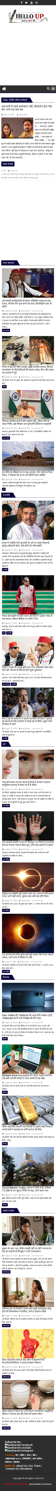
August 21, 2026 (10, 1195)
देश (5, 170)
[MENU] (53, 89)
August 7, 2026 (10, 961)
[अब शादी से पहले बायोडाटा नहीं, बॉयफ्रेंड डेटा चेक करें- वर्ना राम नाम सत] (17, 119)
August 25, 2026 (10, 1082)
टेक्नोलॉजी (26, 1458)
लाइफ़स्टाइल (10, 1458)
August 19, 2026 (10, 789)
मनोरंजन (8, 1461)
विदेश (4, 387)
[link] (40, 1483)
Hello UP (13, 170)
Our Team (34, 1465)
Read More (8, 164)
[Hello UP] (4, 88)
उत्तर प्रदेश (6, 330)
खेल (34, 1455)
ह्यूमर (36, 177)
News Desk (25, 311)
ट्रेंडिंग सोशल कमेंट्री (17, 174)
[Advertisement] (28, 56)
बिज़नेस (17, 1461)
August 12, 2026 (10, 900)
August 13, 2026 (10, 849)
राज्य (28, 1455)
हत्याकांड (31, 177)
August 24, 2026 (10, 674)
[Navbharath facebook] (19, 1444)
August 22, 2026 (10, 728)
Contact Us (12, 1468)
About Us (21, 1465)
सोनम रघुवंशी (23, 177)
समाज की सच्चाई (13, 177)
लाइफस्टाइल (6, 1272)
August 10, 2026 (10, 1367)
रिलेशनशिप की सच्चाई (31, 174)
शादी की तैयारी (44, 174)
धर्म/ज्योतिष (6, 805)
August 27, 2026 (10, 623)
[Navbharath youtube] (18, 1447)
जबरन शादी (5, 174)
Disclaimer (26, 1468)
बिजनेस (5, 1039)
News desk (23, 114)
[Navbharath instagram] (19, 1450)
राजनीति (5, 569)
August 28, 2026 (10, 311)
